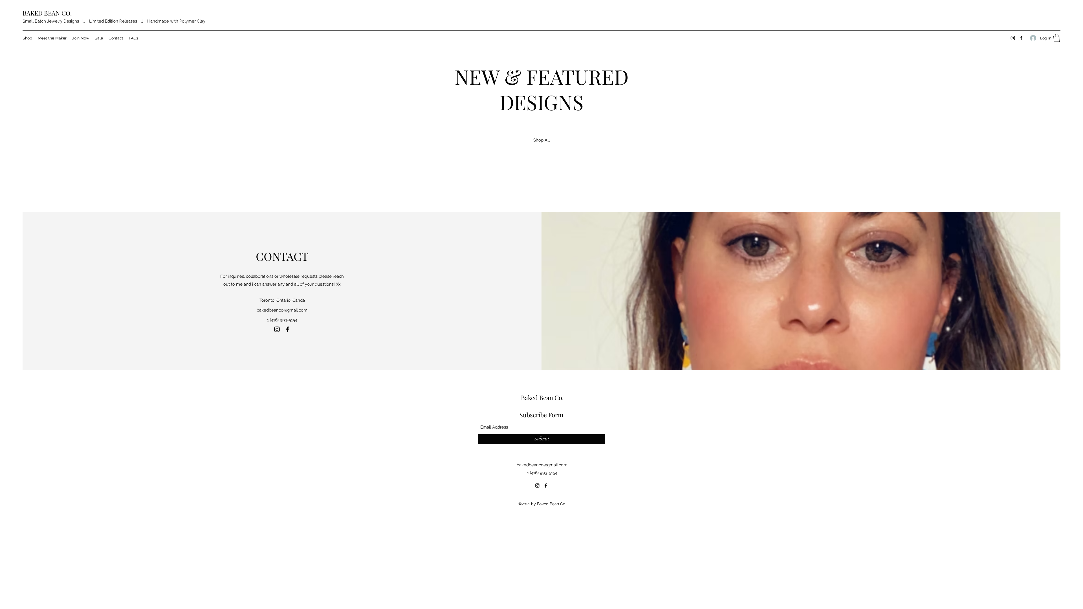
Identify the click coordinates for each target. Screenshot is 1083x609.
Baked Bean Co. (542, 397)
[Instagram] (1013, 38)
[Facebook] (1021, 38)
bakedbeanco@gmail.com (282, 310)
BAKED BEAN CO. (47, 13)
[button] (1056, 38)
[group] (541, 178)
